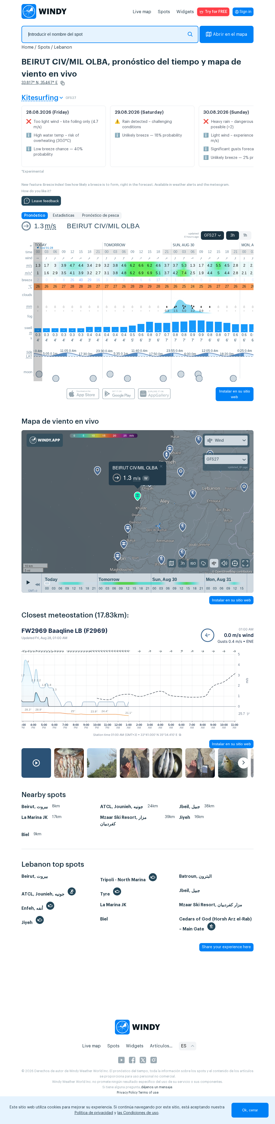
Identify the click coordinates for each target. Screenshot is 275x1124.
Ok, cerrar (250, 1110)
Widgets (185, 12)
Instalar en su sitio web (234, 394)
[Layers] (171, 563)
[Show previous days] (37, 584)
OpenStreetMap (225, 571)
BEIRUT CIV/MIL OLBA (103, 226)
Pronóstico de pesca (100, 215)
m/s (50, 226)
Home (27, 47)
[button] (62, 83)
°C (30, 286)
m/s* (28, 273)
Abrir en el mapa (230, 34)
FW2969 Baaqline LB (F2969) (64, 630)
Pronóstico (34, 215)
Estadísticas (63, 215)
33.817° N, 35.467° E (39, 83)
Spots (164, 12)
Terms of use (148, 1092)
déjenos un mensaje (156, 1087)
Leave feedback (45, 201)
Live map (142, 12)
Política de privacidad (93, 1113)
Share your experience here (226, 947)
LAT (29, 356)
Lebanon (63, 47)
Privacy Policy (127, 1092)
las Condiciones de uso (137, 1113)
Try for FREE (216, 12)
